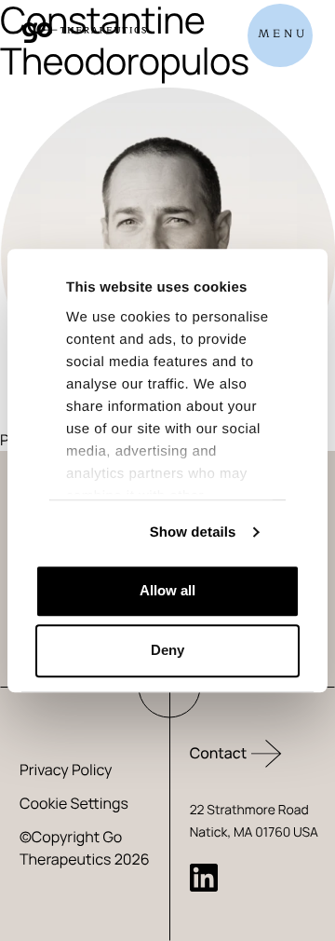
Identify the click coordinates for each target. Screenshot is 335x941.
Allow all (167, 590)
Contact (219, 753)
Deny (167, 650)
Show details (193, 532)
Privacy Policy (66, 769)
